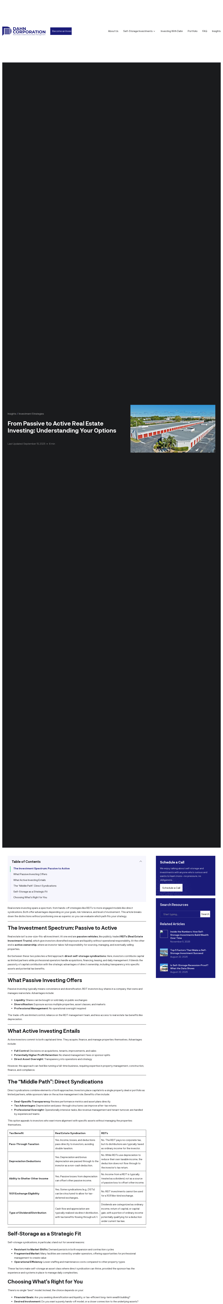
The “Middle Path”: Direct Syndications (34, 885)
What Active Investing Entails (29, 879)
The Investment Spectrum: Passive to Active (41, 868)
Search (205, 914)
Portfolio (193, 31)
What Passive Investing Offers (30, 874)
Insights (216, 31)
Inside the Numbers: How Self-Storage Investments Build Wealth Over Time (189, 934)
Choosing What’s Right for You (30, 897)
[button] (77, 861)
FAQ (204, 31)
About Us (113, 31)
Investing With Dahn (172, 31)
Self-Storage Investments (138, 31)
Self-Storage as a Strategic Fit (30, 891)
